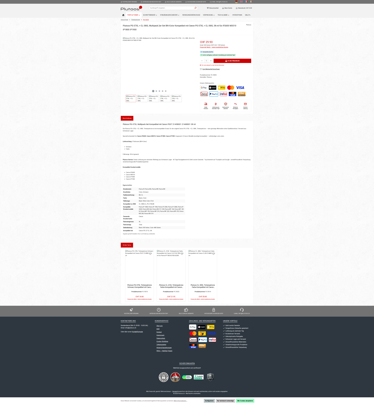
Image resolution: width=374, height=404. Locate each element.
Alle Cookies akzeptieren (245, 401)
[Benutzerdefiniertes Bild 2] (187, 377)
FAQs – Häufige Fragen (164, 351)
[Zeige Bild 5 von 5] (165, 91)
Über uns (160, 326)
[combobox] (171, 8)
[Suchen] (195, 8)
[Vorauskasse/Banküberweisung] (242, 94)
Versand (174, 391)
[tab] (127, 118)
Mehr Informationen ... (180, 401)
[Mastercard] (231, 87)
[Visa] (240, 87)
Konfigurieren (209, 401)
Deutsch (237, 1)
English (241, 1)
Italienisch (251, 1)
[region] (159, 69)
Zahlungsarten (161, 345)
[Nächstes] (194, 65)
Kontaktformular (137, 332)
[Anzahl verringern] (202, 61)
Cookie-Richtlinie (162, 341)
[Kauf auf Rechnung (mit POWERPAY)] (204, 94)
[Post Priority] (202, 333)
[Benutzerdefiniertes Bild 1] (203, 87)
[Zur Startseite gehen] (131, 8)
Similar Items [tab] (127, 245)
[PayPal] (213, 94)
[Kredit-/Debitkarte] (232, 94)
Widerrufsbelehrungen (164, 348)
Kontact (159, 332)
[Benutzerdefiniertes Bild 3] (199, 377)
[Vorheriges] (124, 65)
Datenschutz (161, 338)
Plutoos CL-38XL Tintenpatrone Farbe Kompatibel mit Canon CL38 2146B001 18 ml (203, 286)
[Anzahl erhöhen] (211, 61)
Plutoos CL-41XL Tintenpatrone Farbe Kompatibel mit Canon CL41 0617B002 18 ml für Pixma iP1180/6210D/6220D (171, 286)
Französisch (246, 1)
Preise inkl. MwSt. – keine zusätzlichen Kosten (214, 47)
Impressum (160, 335)
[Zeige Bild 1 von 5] (153, 91)
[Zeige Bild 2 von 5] (156, 91)
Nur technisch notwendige (225, 401)
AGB (158, 329)
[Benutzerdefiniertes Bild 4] (210, 377)
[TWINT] (212, 87)
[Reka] (223, 94)
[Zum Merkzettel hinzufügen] (150, 254)
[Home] (123, 15)
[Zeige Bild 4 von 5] (162, 91)
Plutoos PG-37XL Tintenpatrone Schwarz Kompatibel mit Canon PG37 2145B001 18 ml (139, 286)
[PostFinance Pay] (222, 87)
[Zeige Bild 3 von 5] (159, 91)
